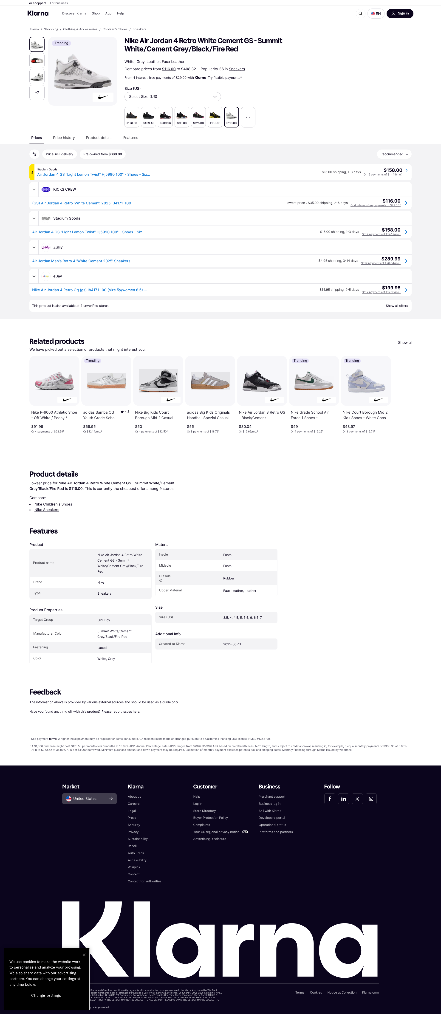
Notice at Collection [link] (341, 992)
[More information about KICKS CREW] (34, 189)
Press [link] (132, 818)
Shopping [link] (51, 29)
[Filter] (34, 154)
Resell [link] (132, 846)
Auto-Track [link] (136, 853)
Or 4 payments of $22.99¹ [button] (47, 431)
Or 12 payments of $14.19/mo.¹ (383, 174)
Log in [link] (197, 804)
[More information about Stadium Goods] (34, 218)
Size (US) (132, 88)
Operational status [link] (272, 825)
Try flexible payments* (225, 77)
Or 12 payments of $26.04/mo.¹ (381, 263)
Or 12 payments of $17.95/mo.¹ (381, 292)
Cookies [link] (316, 992)
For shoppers (37, 3)
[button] (376, 13)
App (108, 13)
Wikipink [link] (134, 867)
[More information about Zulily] (34, 247)
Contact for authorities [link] (144, 881)
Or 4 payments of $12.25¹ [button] (307, 431)
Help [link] (196, 797)
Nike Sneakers (46, 509)
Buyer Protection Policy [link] (210, 818)
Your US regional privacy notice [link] (216, 832)
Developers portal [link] (272, 818)
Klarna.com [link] (370, 992)
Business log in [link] (270, 804)
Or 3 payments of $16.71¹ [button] (359, 431)
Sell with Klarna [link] (270, 811)
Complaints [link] (201, 825)
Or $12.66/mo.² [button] (248, 431)
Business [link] (269, 787)
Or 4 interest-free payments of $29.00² (376, 205)
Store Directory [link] (204, 811)
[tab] (36, 137)
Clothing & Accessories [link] (80, 29)
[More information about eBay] (34, 276)
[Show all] (248, 117)
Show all (405, 342)
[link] (329, 798)
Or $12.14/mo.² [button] (92, 431)
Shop (96, 13)
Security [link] (134, 825)
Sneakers (237, 69)
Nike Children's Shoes (53, 504)
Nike (100, 583)
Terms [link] (300, 992)
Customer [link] (205, 787)
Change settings (46, 995)
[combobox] (172, 96)
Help (120, 13)
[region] (47, 979)
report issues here (126, 711)
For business (59, 3)
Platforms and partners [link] (276, 832)
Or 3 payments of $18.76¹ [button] (203, 431)
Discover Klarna (74, 13)
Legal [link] (132, 811)
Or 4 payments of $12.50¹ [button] (151, 431)
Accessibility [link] (137, 860)
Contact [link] (133, 874)
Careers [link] (133, 804)
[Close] (84, 955)
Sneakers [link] (139, 29)
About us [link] (134, 797)
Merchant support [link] (272, 797)
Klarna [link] (34, 29)
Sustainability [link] (138, 839)
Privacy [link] (133, 832)
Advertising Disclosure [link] (209, 839)
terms (53, 738)
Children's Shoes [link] (114, 29)
